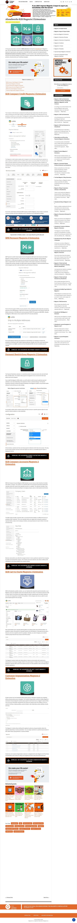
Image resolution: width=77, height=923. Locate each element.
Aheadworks (38, 49)
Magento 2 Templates (59, 48)
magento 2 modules (36, 828)
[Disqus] (27, 850)
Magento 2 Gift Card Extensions (61, 114)
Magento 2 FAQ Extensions (60, 301)
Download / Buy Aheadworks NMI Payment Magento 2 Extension (29, 349)
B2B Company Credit (38, 823)
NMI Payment (9, 831)
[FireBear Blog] (9, 3)
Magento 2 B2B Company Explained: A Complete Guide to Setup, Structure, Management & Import (9, 798)
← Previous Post (9, 897)
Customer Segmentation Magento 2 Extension (15, 90)
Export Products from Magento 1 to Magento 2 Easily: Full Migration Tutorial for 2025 (38, 814)
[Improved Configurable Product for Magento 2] (63, 76)
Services (46, 1)
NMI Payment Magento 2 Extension (13, 83)
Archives (35, 915)
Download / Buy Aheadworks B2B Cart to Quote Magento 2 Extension (29, 670)
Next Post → (46, 897)
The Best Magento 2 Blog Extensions (62, 177)
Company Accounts (19, 826)
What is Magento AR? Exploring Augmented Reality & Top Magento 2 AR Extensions (29, 797)
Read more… (64, 111)
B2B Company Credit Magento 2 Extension (14, 82)
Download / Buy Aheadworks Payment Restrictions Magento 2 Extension (29, 456)
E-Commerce (13, 22)
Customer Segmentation (31, 826)
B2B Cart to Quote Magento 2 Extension (14, 88)
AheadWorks (14, 823)
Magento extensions (47, 915)
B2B (20, 823)
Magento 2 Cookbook (59, 43)
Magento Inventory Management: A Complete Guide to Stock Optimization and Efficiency (29, 815)
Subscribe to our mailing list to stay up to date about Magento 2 (63, 85)
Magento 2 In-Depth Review (60, 28)
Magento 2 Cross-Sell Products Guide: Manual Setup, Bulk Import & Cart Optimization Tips (9, 814)
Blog (31, 1)
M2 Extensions (23, 1)
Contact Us (38, 1)
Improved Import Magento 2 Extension (62, 51)
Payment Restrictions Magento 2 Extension (14, 85)
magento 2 (41, 826)
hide (32, 79)
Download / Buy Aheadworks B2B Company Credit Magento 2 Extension (29, 229)
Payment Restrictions (18, 831)
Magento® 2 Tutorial (58, 46)
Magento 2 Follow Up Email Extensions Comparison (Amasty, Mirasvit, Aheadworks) (62, 264)
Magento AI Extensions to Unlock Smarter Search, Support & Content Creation (19, 797)
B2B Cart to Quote (27, 823)
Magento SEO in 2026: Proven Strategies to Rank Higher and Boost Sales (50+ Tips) (38, 797)
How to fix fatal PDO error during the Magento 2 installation (45, 906)
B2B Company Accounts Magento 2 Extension (15, 87)
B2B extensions (9, 826)
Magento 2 (17, 22)
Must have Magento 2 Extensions (61, 34)
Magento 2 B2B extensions (12, 828)
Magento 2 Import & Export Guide (62, 31)
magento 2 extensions (24, 828)
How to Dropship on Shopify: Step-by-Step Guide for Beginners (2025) (19, 814)
